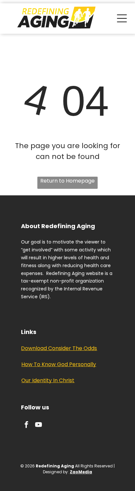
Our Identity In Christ (47, 380)
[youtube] (38, 426)
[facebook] (26, 426)
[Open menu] (122, 18)
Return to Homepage (67, 181)
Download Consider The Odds (59, 348)
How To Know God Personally (58, 364)
